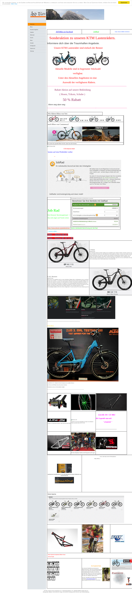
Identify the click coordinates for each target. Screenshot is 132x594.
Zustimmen (124, 2)
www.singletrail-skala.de (90, 578)
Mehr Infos (14, 4)
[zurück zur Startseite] (38, 16)
